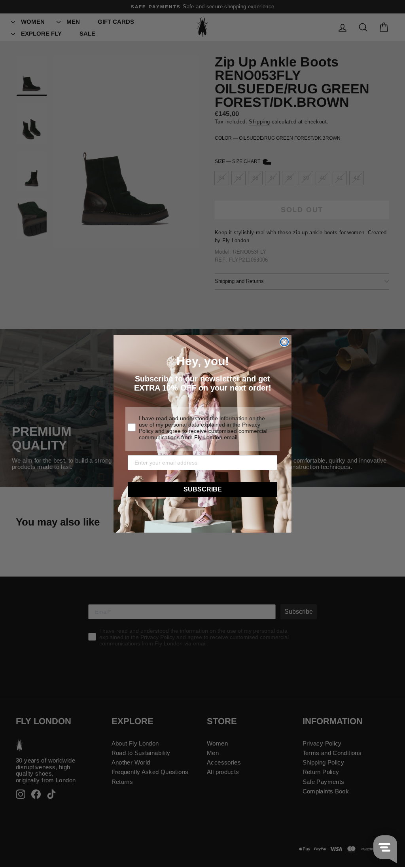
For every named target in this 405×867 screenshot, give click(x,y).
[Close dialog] (284, 342)
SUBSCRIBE (203, 489)
